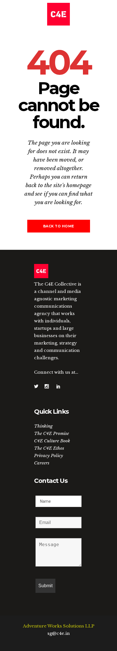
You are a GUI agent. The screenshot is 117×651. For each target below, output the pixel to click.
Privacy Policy (48, 455)
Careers (41, 463)
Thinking (43, 426)
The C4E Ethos (49, 448)
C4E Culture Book (52, 440)
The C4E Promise (51, 433)
